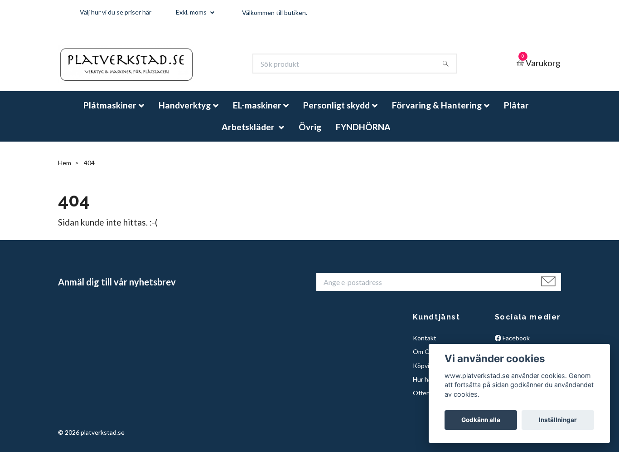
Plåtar (516, 113)
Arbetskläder (249, 134)
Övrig (310, 134)
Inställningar (558, 419)
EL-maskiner (257, 113)
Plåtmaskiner (109, 113)
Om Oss (424, 359)
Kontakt (424, 345)
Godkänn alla (480, 419)
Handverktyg (185, 113)
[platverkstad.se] (140, 67)
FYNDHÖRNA (363, 134)
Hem (64, 170)
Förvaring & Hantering (437, 113)
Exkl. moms (192, 12)
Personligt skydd (336, 113)
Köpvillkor (427, 373)
